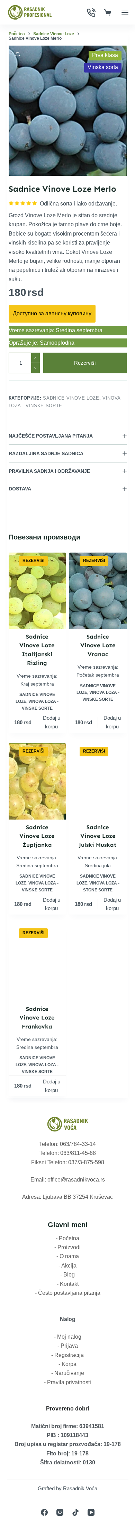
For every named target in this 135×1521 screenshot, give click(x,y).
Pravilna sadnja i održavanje (49, 471)
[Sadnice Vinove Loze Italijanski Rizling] (37, 591)
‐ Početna (67, 1238)
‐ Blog (67, 1275)
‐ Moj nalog (67, 1337)
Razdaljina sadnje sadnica (46, 453)
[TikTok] (75, 1512)
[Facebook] (44, 1512)
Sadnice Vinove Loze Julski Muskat (98, 836)
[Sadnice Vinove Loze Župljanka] (37, 781)
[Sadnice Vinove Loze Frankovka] (37, 963)
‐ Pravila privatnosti (67, 1382)
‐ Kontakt (68, 1284)
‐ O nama (67, 1256)
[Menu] (125, 12)
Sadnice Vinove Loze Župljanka (37, 836)
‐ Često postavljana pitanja (67, 1293)
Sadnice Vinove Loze (71, 398)
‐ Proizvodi (67, 1247)
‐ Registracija (67, 1355)
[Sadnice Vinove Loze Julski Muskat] (98, 781)
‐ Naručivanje (67, 1373)
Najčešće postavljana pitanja (51, 436)
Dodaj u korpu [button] (51, 722)
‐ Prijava (67, 1346)
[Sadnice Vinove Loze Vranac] (98, 591)
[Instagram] (59, 1512)
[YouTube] (91, 1512)
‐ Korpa (67, 1364)
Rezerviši (85, 363)
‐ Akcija (67, 1266)
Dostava (20, 488)
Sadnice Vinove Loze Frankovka (37, 1017)
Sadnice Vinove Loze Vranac (98, 645)
